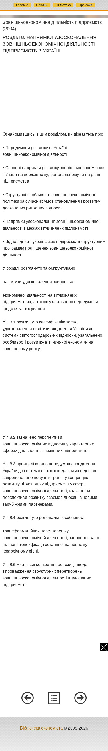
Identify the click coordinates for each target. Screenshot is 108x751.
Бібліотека (63, 5)
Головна (22, 5)
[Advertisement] (54, 92)
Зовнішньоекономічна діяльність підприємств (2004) (52, 25)
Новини (41, 5)
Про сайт (85, 5)
